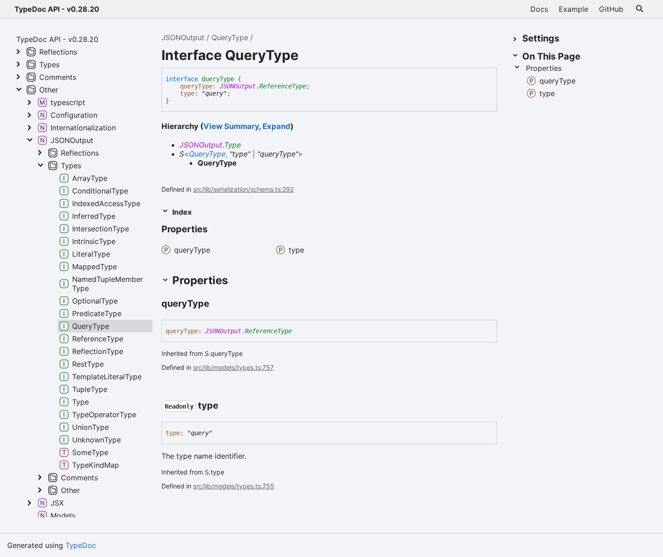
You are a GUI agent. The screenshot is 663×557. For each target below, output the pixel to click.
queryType (196, 86)
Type (232, 144)
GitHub (611, 9)
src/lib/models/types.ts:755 (233, 486)
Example (573, 9)
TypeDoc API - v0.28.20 (56, 9)
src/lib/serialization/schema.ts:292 (243, 189)
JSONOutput (182, 37)
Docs (539, 9)
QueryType (230, 37)
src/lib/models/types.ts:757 (233, 367)
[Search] (640, 9)
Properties (544, 68)
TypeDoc (80, 545)
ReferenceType (282, 86)
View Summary (231, 126)
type (187, 93)
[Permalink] (215, 230)
